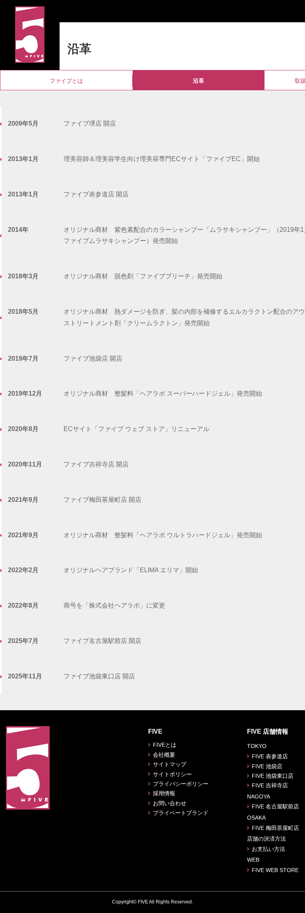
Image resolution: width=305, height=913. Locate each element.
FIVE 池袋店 (267, 766)
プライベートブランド (180, 813)
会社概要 (164, 755)
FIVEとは (164, 745)
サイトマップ (169, 764)
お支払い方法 (268, 849)
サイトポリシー (172, 774)
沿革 (198, 81)
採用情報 (164, 793)
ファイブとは (66, 81)
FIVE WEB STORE (275, 870)
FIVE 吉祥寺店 (270, 785)
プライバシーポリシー (180, 784)
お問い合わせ (169, 803)
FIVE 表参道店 (270, 756)
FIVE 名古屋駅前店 (275, 806)
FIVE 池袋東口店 (272, 776)
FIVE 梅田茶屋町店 (275, 828)
